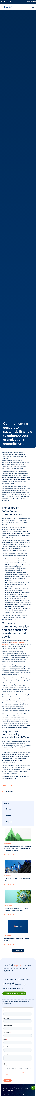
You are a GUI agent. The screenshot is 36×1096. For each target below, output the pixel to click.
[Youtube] (10, 2)
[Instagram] (7, 2)
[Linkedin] (1, 2)
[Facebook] (4, 2)
